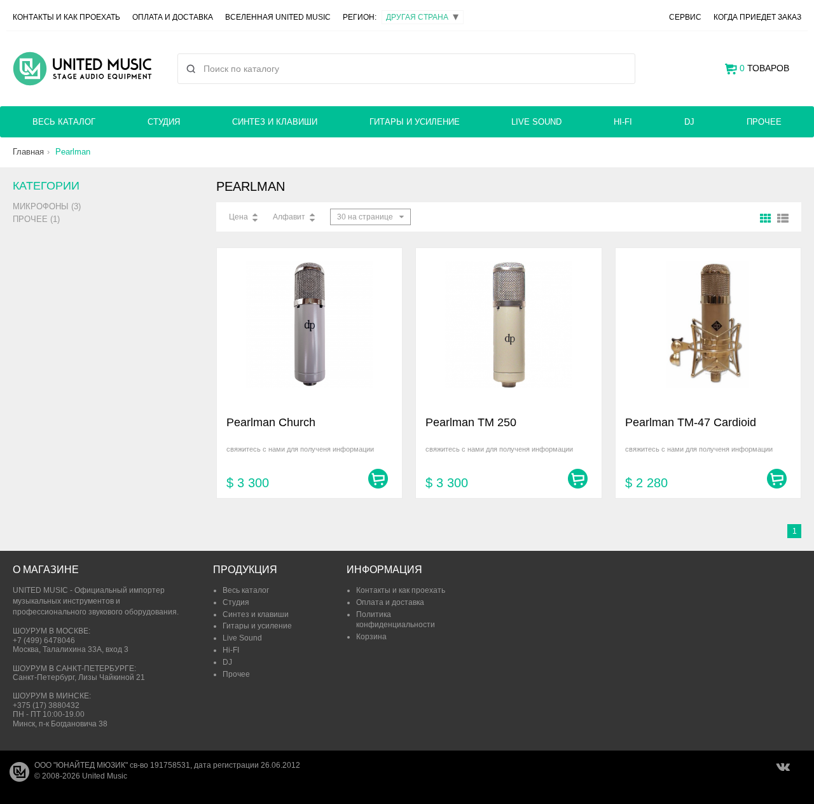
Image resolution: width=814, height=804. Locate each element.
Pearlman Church (270, 422)
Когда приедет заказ (757, 17)
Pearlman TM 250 (470, 422)
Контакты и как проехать (66, 17)
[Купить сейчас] (378, 479)
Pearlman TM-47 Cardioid (690, 422)
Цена (238, 216)
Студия (164, 122)
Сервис (685, 17)
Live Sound (536, 122)
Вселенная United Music (278, 17)
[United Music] (82, 69)
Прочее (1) (36, 219)
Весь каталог (63, 122)
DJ (689, 122)
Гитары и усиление (414, 122)
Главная (28, 151)
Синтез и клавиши (274, 122)
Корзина (371, 636)
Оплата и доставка (172, 17)
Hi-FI (623, 122)
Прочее (764, 122)
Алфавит (289, 216)
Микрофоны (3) (47, 206)
